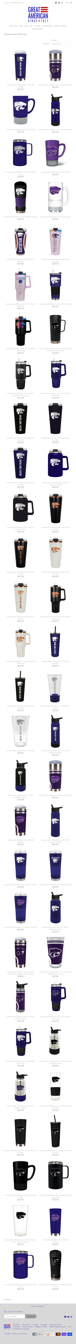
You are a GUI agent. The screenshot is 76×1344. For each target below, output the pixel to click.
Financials (16, 1327)
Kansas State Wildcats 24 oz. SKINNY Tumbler (55, 662)
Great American (21, 1333)
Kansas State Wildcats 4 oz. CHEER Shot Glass (55, 707)
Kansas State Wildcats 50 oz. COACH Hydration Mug (55, 484)
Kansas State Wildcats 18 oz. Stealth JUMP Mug (20, 1196)
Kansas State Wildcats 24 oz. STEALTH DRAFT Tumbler (55, 1286)
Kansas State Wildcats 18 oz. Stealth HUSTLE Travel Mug (55, 1196)
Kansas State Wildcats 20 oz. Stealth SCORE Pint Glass (55, 1107)
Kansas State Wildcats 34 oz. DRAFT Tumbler (55, 304)
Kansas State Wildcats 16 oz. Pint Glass (21, 751)
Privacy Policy (27, 1327)
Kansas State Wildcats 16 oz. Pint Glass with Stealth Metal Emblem (20, 1241)
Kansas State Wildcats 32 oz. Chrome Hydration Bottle (20, 1107)
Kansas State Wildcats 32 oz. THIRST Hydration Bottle (21, 796)
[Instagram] (62, 3)
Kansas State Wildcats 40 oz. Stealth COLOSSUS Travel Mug (20, 394)
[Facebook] (56, 3)
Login (6, 3)
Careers (35, 1325)
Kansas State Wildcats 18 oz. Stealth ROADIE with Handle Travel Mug (55, 350)
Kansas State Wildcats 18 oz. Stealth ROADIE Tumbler (20, 1152)
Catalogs (43, 1325)
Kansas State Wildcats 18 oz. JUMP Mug (20, 129)
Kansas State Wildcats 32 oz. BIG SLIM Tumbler (20, 260)
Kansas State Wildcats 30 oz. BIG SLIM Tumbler (55, 260)
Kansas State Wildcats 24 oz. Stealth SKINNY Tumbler (55, 1152)
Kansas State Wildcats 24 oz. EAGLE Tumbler (55, 85)
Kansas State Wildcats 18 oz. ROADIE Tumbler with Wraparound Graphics (20, 973)
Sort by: (54, 40)
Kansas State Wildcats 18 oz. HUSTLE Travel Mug (20, 173)
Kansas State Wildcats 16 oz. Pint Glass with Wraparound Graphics (55, 973)
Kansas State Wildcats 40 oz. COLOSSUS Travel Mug (20, 305)
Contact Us (26, 1325)
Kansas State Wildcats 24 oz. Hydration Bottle (55, 129)
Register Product (41, 1327)
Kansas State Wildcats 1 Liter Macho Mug (55, 217)
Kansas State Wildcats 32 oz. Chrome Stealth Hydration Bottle (55, 1062)
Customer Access (55, 1325)
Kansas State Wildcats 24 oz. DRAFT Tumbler (20, 217)
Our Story (16, 1325)
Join (12, 3)
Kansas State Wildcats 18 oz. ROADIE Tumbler (20, 86)
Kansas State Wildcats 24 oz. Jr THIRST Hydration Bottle (55, 752)
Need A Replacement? (58, 1327)
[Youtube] (59, 3)
